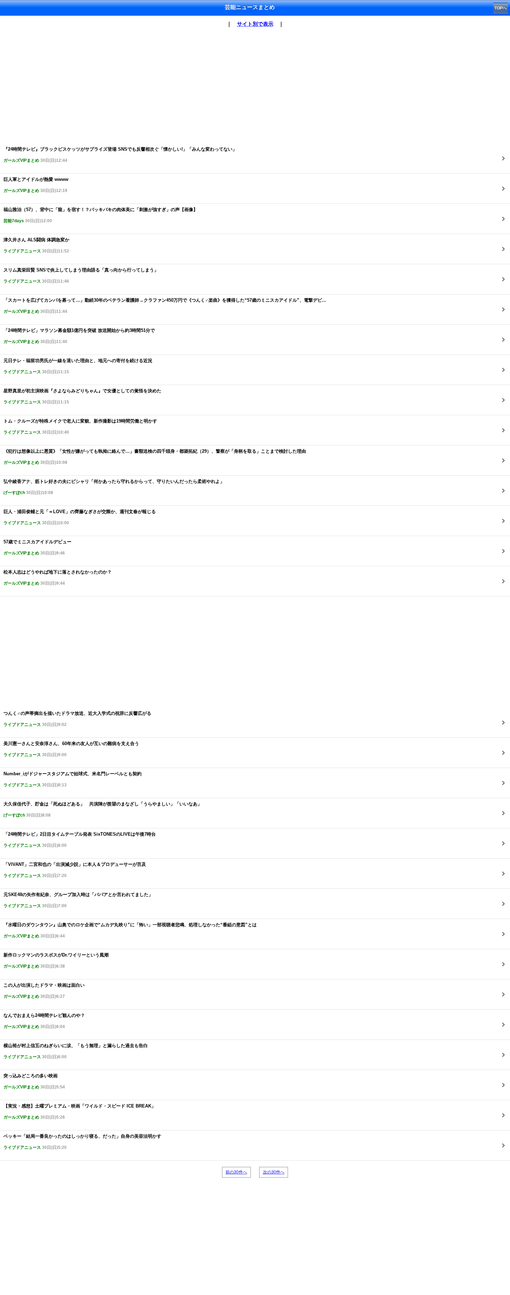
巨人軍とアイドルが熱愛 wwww (35, 185)
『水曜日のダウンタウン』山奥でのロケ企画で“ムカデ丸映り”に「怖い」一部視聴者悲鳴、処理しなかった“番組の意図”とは (130, 930)
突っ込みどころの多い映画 (34, 1081)
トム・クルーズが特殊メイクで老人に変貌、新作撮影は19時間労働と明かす (80, 426)
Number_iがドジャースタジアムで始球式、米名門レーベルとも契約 (72, 779)
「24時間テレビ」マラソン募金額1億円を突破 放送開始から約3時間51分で (79, 336)
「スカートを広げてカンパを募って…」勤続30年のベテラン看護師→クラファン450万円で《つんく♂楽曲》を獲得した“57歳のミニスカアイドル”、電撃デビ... (164, 306)
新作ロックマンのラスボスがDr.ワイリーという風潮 (56, 960)
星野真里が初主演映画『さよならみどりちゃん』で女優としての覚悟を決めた (82, 396)
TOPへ (500, 8)
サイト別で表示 (255, 24)
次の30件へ (273, 1172)
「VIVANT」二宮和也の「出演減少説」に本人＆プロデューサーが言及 (74, 870)
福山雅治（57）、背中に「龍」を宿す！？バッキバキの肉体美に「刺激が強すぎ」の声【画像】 (100, 215)
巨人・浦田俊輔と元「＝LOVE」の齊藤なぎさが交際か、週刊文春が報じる (79, 517)
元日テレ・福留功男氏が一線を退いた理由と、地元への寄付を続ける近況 (77, 366)
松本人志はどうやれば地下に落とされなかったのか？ (57, 577)
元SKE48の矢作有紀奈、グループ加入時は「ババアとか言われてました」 (78, 900)
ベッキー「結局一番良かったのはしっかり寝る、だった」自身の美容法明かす (82, 1142)
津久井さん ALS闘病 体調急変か (36, 245)
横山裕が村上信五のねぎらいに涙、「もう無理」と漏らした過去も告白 (75, 1051)
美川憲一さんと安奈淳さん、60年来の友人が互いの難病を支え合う (71, 749)
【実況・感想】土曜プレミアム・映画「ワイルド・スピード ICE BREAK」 (79, 1111)
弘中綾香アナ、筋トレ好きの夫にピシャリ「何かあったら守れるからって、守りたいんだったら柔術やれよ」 (113, 487)
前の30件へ (236, 1172)
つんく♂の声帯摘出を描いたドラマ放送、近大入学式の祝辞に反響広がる (77, 719)
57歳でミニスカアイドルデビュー (37, 547)
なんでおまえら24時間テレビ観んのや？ (44, 1021)
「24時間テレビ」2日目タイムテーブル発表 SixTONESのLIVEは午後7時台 (79, 840)
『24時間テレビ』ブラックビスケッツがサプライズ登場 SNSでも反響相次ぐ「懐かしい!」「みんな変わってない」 (120, 155)
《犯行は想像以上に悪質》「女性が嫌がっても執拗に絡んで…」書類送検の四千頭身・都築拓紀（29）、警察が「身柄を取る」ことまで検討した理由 (154, 457)
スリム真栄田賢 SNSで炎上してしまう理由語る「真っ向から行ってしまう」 (81, 275)
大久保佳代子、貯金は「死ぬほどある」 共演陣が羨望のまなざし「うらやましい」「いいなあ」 (102, 809)
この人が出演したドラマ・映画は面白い (44, 991)
